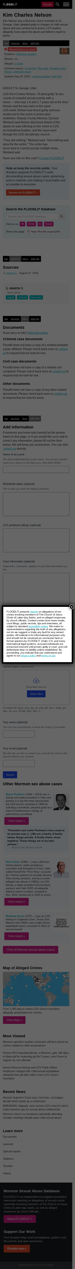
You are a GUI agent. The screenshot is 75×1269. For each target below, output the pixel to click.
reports (34, 611)
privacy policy (28, 655)
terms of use (48, 655)
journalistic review (38, 626)
